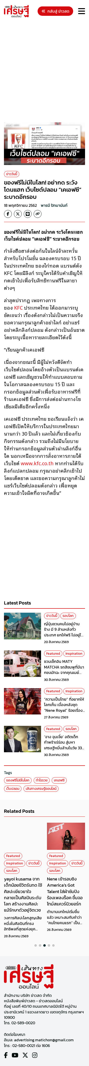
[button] (35, 945)
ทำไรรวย (41, 780)
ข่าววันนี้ (11, 174)
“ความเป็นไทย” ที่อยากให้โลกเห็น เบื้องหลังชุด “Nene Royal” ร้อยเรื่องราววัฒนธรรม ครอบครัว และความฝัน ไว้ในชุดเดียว (64, 710)
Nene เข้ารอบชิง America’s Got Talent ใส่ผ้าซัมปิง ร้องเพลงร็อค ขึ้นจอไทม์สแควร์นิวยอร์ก (65, 891)
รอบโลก (68, 615)
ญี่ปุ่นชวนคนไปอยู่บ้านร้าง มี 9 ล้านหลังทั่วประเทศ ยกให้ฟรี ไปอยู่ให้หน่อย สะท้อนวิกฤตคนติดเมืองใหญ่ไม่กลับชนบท (64, 635)
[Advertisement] (44, 70)
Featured (53, 653)
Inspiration (74, 653)
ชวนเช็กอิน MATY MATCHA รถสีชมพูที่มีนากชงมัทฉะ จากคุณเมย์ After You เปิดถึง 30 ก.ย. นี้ (64, 672)
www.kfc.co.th (37, 463)
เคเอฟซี (59, 780)
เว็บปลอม (12, 788)
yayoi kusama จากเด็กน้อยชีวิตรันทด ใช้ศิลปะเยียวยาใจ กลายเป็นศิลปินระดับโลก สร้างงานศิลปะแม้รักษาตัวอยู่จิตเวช (23, 894)
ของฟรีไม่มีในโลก (17, 780)
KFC (19, 307)
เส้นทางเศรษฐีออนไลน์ (41, 788)
